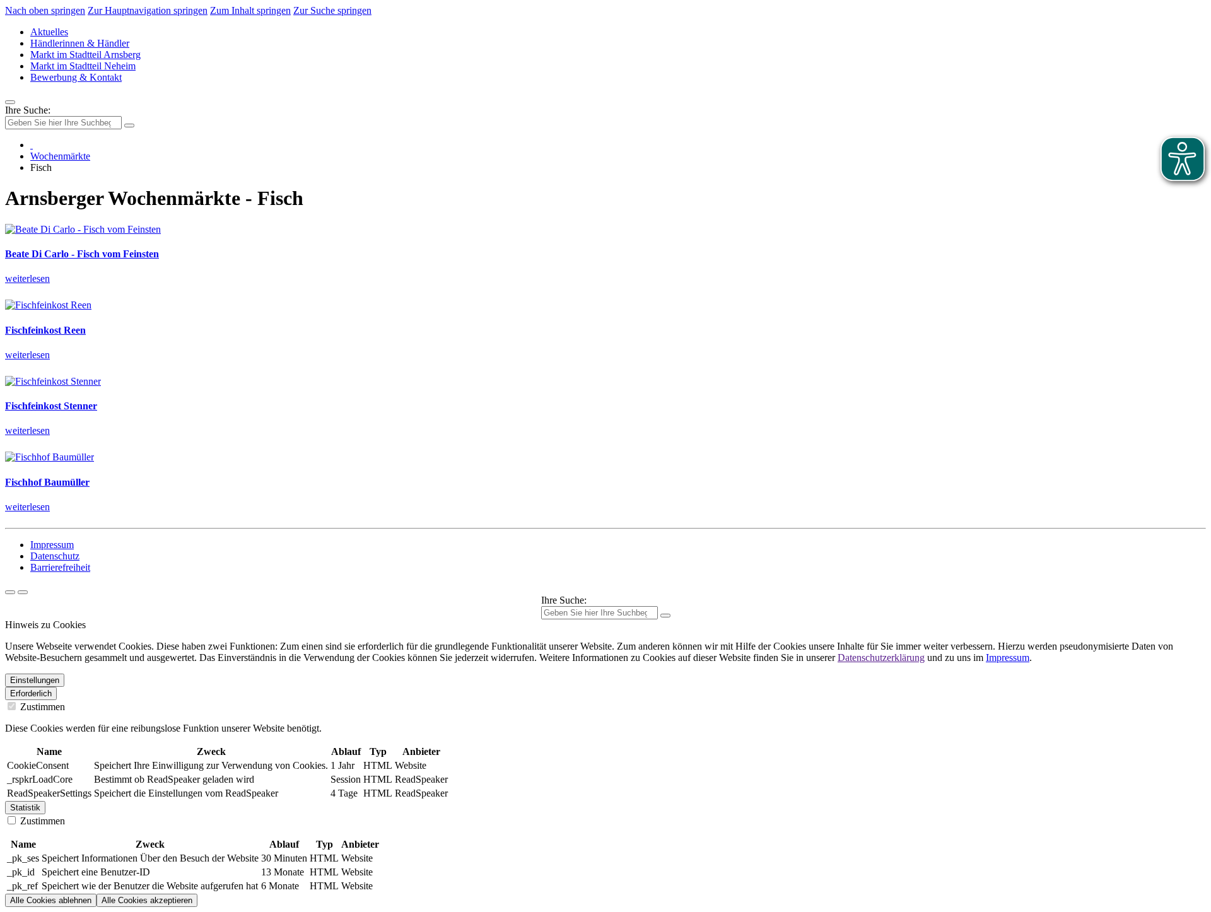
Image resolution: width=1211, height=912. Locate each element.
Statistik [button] (25, 807)
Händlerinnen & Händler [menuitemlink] (79, 43)
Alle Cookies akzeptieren (147, 900)
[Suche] (10, 592)
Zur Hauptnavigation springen (148, 10)
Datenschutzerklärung (881, 657)
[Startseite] (31, 144)
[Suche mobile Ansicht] (129, 125)
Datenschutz (54, 556)
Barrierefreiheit (60, 567)
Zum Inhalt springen (250, 10)
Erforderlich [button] (31, 693)
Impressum (52, 544)
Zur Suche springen (332, 10)
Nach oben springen (45, 10)
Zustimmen (41, 706)
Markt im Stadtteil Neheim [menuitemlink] (83, 66)
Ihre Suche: (27, 110)
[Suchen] (665, 615)
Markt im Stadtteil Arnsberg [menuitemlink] (85, 54)
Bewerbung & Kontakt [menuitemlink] (76, 77)
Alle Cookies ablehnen (50, 900)
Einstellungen (34, 680)
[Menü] (10, 102)
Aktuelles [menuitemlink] (49, 31)
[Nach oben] (23, 592)
